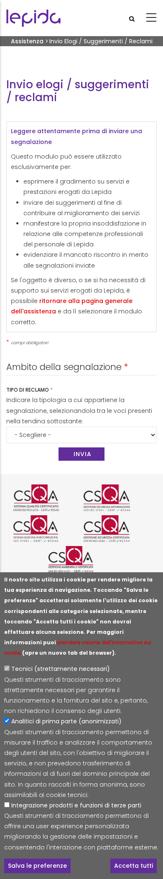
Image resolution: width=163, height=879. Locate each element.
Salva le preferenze (37, 866)
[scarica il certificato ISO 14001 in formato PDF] (81, 559)
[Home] (33, 18)
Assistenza (27, 41)
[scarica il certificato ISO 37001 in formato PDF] (46, 528)
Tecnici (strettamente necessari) (60, 669)
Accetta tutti (133, 866)
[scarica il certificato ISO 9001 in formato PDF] (46, 497)
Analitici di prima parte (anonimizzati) (66, 721)
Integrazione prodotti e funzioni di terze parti (76, 805)
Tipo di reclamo (28, 389)
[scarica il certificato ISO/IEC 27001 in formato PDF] (117, 497)
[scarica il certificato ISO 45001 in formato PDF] (117, 528)
